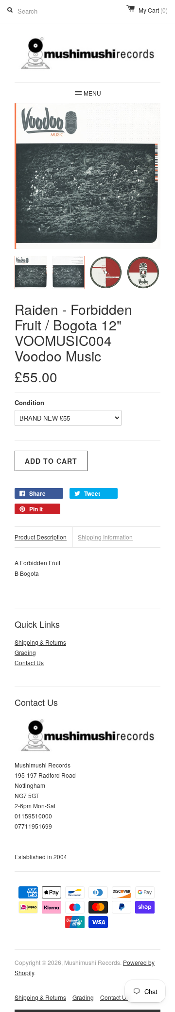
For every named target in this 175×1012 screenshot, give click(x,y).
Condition (29, 402)
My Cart (153, 10)
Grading (25, 652)
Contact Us (29, 662)
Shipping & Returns (40, 642)
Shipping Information (105, 537)
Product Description (41, 537)
